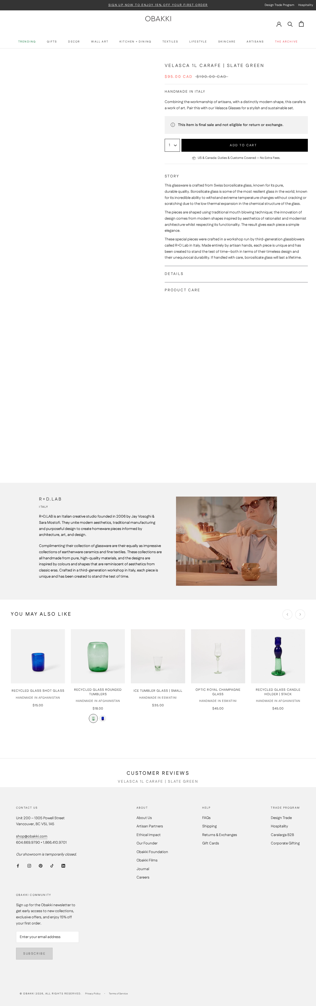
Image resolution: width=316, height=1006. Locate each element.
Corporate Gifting (285, 843)
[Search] (290, 23)
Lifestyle (198, 42)
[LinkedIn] (63, 866)
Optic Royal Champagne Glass (218, 692)
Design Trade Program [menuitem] (279, 5)
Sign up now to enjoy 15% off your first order (158, 5)
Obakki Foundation (152, 852)
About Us (144, 817)
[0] (301, 24)
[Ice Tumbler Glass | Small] (158, 656)
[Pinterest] (40, 866)
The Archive (286, 42)
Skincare (227, 42)
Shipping (209, 826)
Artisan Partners (150, 826)
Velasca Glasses (228, 108)
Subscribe (34, 953)
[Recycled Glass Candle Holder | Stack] (278, 656)
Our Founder (147, 843)
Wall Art (99, 42)
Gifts (52, 42)
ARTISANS (255, 42)
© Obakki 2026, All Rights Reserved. (50, 993)
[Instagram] (29, 866)
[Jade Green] (93, 718)
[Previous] (287, 614)
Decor (74, 42)
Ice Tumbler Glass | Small (158, 691)
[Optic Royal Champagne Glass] (218, 656)
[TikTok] (52, 866)
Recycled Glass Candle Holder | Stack (278, 692)
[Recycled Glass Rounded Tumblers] (98, 656)
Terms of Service (118, 993)
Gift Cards (210, 843)
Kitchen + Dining (135, 42)
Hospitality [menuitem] (305, 5)
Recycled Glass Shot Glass (38, 691)
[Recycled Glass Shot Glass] (38, 656)
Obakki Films (147, 860)
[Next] (300, 614)
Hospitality (279, 826)
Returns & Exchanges (219, 835)
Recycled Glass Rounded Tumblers (98, 692)
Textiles (170, 42)
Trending (27, 42)
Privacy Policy (92, 993)
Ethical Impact (149, 835)
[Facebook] (18, 866)
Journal (143, 869)
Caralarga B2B (282, 835)
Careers (143, 877)
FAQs (206, 817)
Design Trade (281, 817)
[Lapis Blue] (102, 718)
